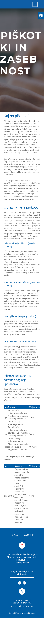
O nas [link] (15, 535)
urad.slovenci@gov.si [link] (25, 606)
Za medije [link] (29, 535)
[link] (41, 15)
